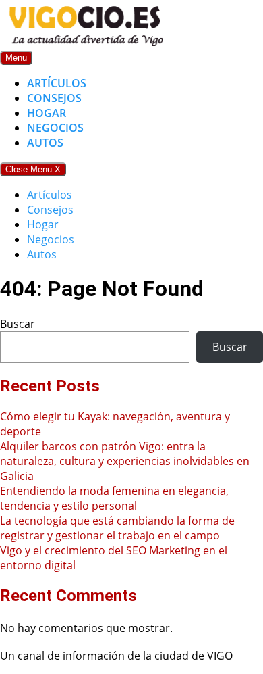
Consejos (54, 98)
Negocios (55, 127)
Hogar (46, 112)
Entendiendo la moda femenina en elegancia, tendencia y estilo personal (114, 498)
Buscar (17, 323)
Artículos (56, 83)
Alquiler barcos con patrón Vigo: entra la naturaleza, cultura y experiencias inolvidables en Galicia (125, 461)
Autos (45, 142)
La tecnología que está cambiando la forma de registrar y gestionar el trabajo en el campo (117, 528)
